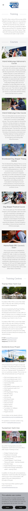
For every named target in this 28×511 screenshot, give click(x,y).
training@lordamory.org (14, 422)
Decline (7, 507)
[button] (3, 4)
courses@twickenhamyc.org (9, 487)
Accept (20, 507)
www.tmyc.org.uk (11, 339)
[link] (14, 5)
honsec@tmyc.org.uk (12, 338)
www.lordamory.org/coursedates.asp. (12, 417)
